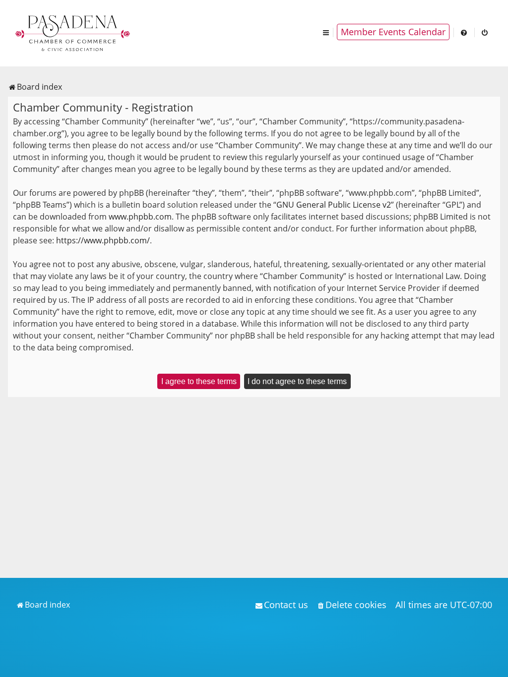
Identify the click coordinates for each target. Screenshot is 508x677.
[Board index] (73, 32)
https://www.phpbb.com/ (103, 240)
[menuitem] (464, 32)
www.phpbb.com (140, 216)
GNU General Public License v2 (333, 204)
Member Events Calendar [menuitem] (393, 32)
